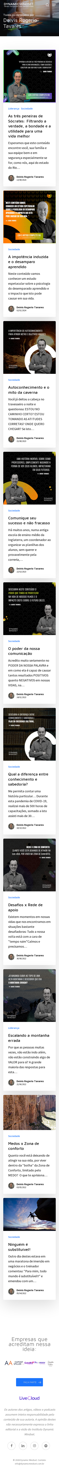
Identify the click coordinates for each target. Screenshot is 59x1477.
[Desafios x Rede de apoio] (29, 902)
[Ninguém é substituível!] (29, 1249)
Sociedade (27, 108)
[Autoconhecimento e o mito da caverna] (29, 384)
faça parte (30, 1382)
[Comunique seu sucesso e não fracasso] (29, 515)
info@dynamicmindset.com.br (29, 1463)
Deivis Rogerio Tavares (30, 176)
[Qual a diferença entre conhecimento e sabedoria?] (29, 771)
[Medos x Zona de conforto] (29, 1144)
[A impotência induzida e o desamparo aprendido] (29, 254)
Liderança (13, 108)
